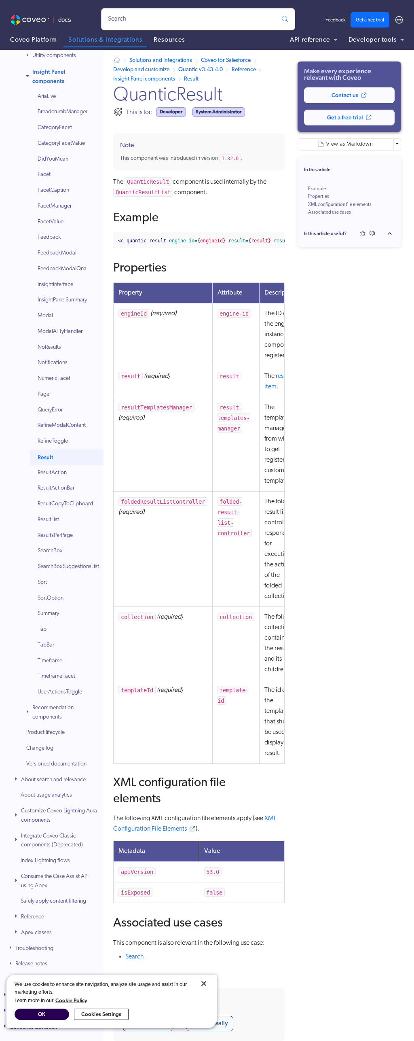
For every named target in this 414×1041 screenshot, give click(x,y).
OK (41, 1014)
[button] (28, 56)
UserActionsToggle (60, 692)
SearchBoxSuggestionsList (68, 567)
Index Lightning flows (45, 861)
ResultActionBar (56, 488)
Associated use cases (329, 212)
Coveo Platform (33, 40)
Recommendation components (53, 712)
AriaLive (47, 96)
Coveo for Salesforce (226, 60)
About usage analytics (46, 795)
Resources (169, 40)
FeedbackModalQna (62, 269)
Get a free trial (370, 20)
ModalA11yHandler (60, 332)
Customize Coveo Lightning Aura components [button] (59, 815)
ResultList (48, 520)
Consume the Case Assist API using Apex (55, 881)
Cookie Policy (71, 1000)
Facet (44, 175)
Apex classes (36, 933)
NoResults (49, 347)
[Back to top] (392, 233)
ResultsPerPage (55, 535)
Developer (171, 111)
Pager (44, 394)
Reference (32, 917)
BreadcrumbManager (62, 112)
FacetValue (50, 222)
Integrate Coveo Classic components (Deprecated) (52, 840)
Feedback (335, 20)
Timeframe (50, 661)
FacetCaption (53, 190)
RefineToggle (53, 441)
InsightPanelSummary (62, 300)
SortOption (50, 598)
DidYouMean (53, 159)
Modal (45, 316)
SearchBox (50, 551)
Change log (39, 748)
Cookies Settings (101, 1014)
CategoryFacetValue (61, 143)
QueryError (50, 410)
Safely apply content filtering (53, 901)
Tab (42, 629)
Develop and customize (141, 70)
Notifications (53, 363)
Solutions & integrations (105, 40)
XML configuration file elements (340, 204)
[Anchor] (167, 216)
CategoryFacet (55, 128)
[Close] (204, 983)
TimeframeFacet (56, 676)
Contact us (345, 95)
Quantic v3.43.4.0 (200, 70)
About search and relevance (53, 780)
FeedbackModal (57, 253)
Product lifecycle (45, 732)
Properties (318, 196)
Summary (48, 614)
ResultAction (52, 473)
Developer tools (374, 40)
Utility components (54, 56)
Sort (42, 582)
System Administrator (218, 111)
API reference (311, 40)
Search (134, 957)
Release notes (31, 964)
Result (45, 457)
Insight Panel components (48, 76)
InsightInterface (55, 285)
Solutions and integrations (160, 60)
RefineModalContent (62, 425)
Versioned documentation (56, 764)
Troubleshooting (34, 949)
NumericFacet (54, 378)
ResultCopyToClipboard (65, 504)
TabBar (46, 645)
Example (317, 189)
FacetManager (55, 206)
